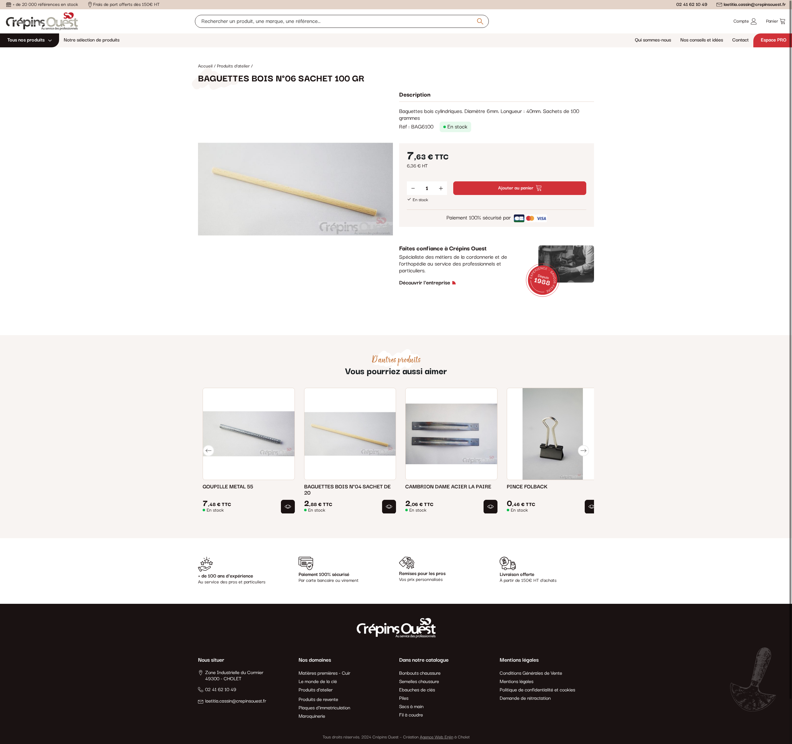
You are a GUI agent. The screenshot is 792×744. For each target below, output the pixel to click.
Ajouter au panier (515, 188)
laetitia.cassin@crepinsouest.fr (755, 4)
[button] (288, 506)
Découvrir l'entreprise (424, 283)
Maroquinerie (312, 716)
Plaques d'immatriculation (324, 708)
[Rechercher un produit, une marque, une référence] (480, 21)
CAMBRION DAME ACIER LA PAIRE (448, 486)
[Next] (583, 450)
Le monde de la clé (318, 682)
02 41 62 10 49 (691, 4)
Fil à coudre (411, 715)
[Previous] (208, 450)
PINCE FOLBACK (527, 486)
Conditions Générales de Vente (531, 673)
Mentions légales (516, 682)
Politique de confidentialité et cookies (537, 690)
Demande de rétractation (525, 698)
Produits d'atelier (316, 690)
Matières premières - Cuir (324, 673)
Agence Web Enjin (436, 737)
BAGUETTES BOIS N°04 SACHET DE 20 (347, 489)
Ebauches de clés (417, 690)
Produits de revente (318, 700)
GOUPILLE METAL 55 (228, 486)
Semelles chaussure (419, 682)
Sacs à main (411, 707)
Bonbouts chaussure (420, 673)
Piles (403, 698)
